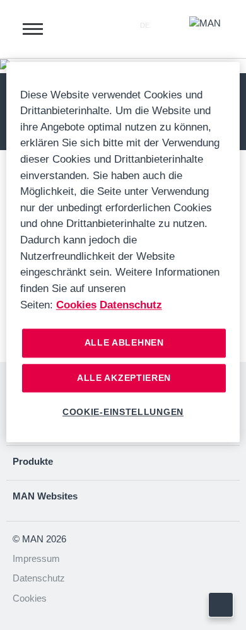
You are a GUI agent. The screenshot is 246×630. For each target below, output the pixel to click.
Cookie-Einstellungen (123, 412)
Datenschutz (39, 578)
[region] (123, 252)
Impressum (36, 558)
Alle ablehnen (124, 342)
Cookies (30, 598)
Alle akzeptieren (124, 378)
